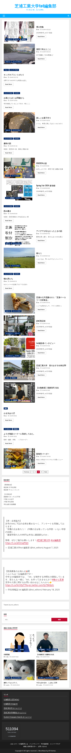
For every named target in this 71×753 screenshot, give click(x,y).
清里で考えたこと (19, 54)
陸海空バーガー (19, 458)
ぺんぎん (7, 685)
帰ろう (19, 258)
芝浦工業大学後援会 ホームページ (15, 712)
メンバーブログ (17, 61)
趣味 (6, 408)
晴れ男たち (8, 278)
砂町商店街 (19, 325)
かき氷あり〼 (9, 413)
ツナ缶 (15, 649)
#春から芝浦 (58, 579)
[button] (4, 16)
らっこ (48, 649)
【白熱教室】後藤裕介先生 (45, 654)
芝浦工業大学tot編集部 (35, 6)
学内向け (24, 39)
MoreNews (42, 751)
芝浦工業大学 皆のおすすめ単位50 (19, 370)
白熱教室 (15, 400)
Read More (42, 37)
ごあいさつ (13, 744)
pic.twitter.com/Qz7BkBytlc (41, 585)
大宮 (57, 678)
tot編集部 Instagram (11, 704)
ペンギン (8, 678)
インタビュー (9, 39)
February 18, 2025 (51, 589)
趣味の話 (7, 143)
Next (45, 472)
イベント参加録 (10, 198)
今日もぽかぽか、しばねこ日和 (46, 682)
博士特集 (19, 31)
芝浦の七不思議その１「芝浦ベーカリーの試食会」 (19, 303)
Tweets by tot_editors (11, 605)
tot (38, 29)
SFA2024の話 (19, 168)
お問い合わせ (42, 746)
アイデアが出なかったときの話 (19, 235)
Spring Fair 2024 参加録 (19, 190)
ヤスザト (17, 93)
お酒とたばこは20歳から (14, 97)
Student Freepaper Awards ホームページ (18, 717)
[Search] (68, 16)
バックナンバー (34, 744)
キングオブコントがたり (14, 74)
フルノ (6, 70)
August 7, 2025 (51, 547)
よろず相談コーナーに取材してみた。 (19, 433)
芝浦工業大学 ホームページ (13, 708)
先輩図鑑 (7, 654)
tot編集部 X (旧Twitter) (11, 699)
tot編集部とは (23, 744)
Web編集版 (9, 649)
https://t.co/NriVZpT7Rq (16, 585)
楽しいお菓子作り (19, 122)
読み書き (7, 210)
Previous (26, 472)
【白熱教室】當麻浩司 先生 (19, 392)
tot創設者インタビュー (19, 348)
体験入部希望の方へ (30, 746)
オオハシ (17, 39)
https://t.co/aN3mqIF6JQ (16, 542)
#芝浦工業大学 (43, 540)
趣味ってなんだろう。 (11, 682)
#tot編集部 (56, 540)
